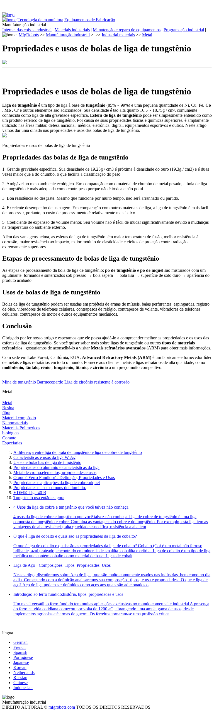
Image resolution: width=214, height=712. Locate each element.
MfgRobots (29, 34)
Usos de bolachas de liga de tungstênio (47, 462)
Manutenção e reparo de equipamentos (126, 29)
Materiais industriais (72, 29)
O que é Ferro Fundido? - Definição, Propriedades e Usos (64, 477)
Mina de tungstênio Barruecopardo (32, 382)
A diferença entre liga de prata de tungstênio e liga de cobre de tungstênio (77, 452)
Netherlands (24, 672)
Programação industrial (184, 29)
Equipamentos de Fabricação (89, 19)
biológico (10, 432)
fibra (6, 412)
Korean (19, 667)
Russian (20, 677)
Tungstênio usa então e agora (38, 497)
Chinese (20, 682)
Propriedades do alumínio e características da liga (56, 467)
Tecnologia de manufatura (40, 19)
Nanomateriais (15, 422)
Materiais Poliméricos (21, 427)
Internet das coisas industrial (27, 29)
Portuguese (23, 657)
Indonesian (23, 687)
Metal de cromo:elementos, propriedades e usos (54, 472)
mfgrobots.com (61, 707)
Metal (147, 34)
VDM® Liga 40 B (29, 492)
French (19, 647)
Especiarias (12, 442)
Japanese (21, 662)
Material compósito (19, 417)
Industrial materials (118, 34)
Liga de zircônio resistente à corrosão (97, 382)
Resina (8, 407)
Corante (9, 437)
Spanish (20, 652)
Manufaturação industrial (68, 34)
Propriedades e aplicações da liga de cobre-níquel (56, 482)
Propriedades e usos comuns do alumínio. (49, 487)
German (20, 642)
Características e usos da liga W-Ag (44, 457)
